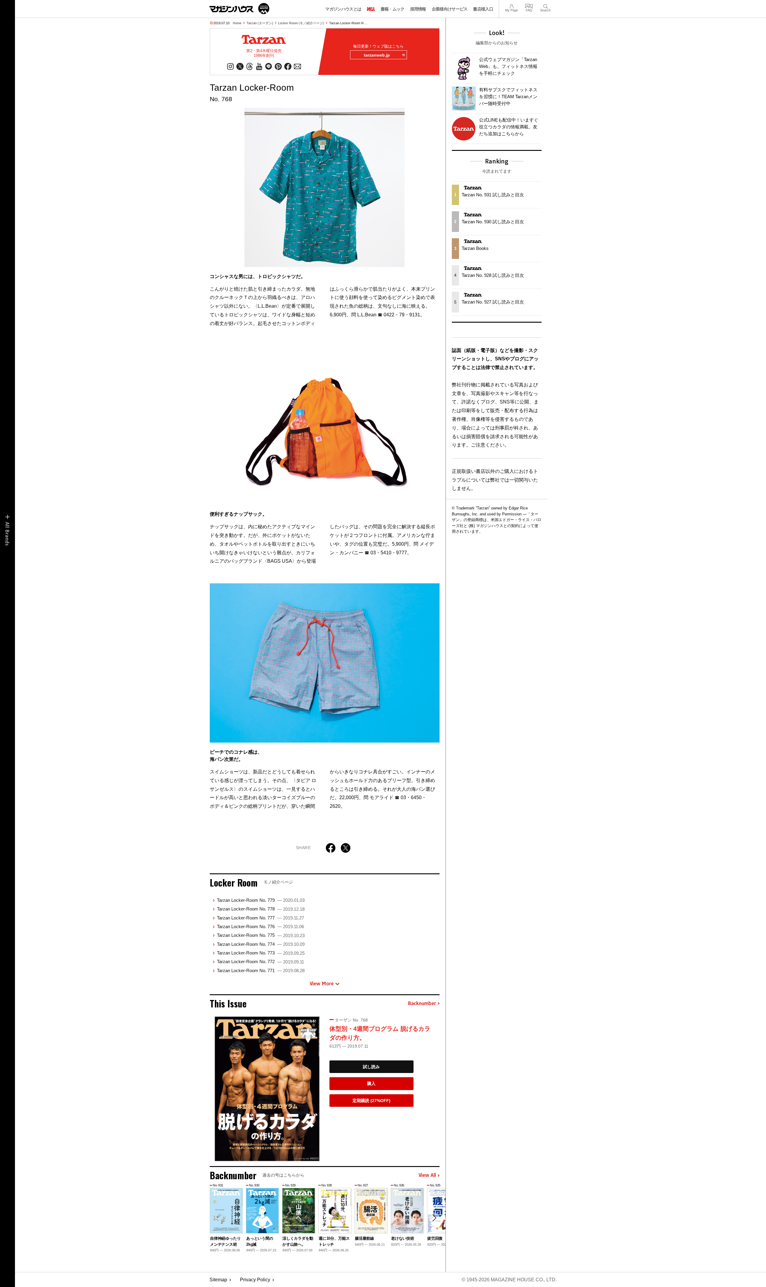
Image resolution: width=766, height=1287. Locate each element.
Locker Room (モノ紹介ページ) (301, 23)
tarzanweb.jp (377, 55)
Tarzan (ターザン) (260, 23)
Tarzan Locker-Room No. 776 (260, 926)
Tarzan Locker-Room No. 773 (261, 952)
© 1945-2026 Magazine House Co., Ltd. (509, 1279)
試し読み (371, 1066)
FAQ (529, 5)
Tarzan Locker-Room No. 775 (261, 935)
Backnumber (422, 1003)
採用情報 (418, 9)
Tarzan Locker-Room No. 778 (261, 908)
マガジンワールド (239, 8)
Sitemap (218, 1279)
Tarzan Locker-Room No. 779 (261, 900)
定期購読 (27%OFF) (371, 1100)
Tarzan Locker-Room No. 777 (260, 917)
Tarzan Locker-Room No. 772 (260, 961)
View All (427, 1175)
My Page (511, 5)
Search (545, 5)
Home (237, 23)
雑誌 (371, 9)
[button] (434, 1217)
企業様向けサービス (450, 9)
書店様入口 (483, 9)
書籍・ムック (393, 9)
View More (322, 984)
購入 (371, 1083)
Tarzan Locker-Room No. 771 (261, 970)
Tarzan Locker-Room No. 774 (261, 944)
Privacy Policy (255, 1279)
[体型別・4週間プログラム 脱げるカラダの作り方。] (267, 1088)
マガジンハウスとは (343, 9)
